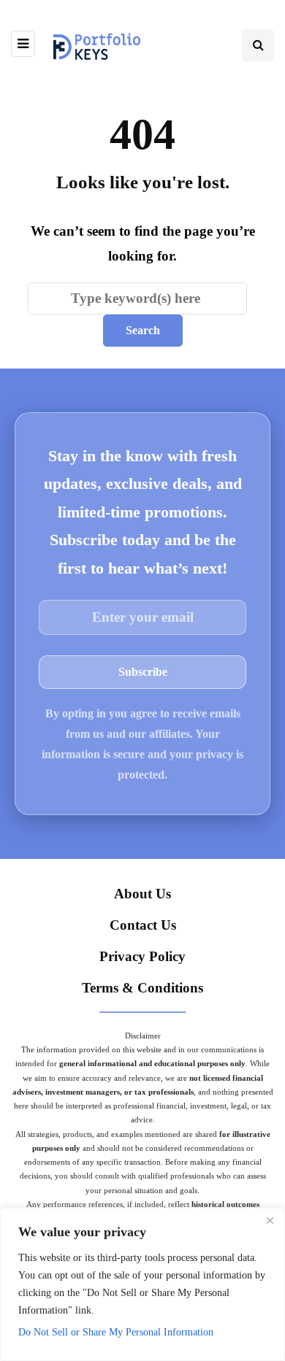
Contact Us (143, 925)
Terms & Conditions (142, 987)
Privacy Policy (142, 956)
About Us (142, 893)
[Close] (269, 1220)
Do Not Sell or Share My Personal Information (115, 1332)
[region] (142, 1284)
